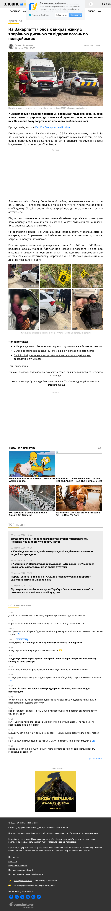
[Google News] (33, 897)
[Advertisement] (55, 174)
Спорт (91, 11)
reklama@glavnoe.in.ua (24, 885)
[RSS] (39, 897)
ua (103, 3)
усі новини (95, 758)
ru (106, 3)
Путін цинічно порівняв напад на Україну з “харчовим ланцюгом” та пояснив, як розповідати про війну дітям (51, 722)
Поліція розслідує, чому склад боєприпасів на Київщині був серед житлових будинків (55, 676)
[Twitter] (17, 897)
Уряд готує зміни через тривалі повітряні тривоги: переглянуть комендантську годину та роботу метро (52, 658)
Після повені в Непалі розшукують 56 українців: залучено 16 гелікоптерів (48, 668)
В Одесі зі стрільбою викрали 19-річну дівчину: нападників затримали (54, 350)
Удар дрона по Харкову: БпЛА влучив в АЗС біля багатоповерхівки (45, 641)
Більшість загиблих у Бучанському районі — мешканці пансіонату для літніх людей (53, 731)
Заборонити (61, 15)
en (109, 3)
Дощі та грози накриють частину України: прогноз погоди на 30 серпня (47, 614)
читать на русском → (93, 45)
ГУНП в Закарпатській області (54, 127)
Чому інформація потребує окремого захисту (33, 649)
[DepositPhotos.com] (21, 905)
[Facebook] (11, 897)
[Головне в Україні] (15, 4)
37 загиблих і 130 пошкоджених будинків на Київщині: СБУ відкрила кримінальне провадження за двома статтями (52, 700)
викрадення (21, 366)
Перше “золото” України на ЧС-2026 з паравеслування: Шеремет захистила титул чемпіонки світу (52, 711)
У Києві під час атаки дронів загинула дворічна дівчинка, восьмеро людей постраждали (49, 689)
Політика (15, 11)
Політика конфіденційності (20, 870)
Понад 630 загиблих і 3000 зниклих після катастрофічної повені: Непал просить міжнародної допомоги (51, 749)
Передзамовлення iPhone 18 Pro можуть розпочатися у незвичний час (46, 622)
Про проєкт (13, 857)
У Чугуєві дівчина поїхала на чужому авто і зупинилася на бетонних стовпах (58, 346)
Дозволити (76, 15)
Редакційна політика (17, 866)
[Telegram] (22, 897)
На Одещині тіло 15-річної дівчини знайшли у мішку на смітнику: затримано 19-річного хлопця (55, 631)
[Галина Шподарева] (11, 48)
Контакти (12, 861)
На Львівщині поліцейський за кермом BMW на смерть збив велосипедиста (49, 739)
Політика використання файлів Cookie (25, 874)
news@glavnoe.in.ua (23, 880)
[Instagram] (28, 897)
